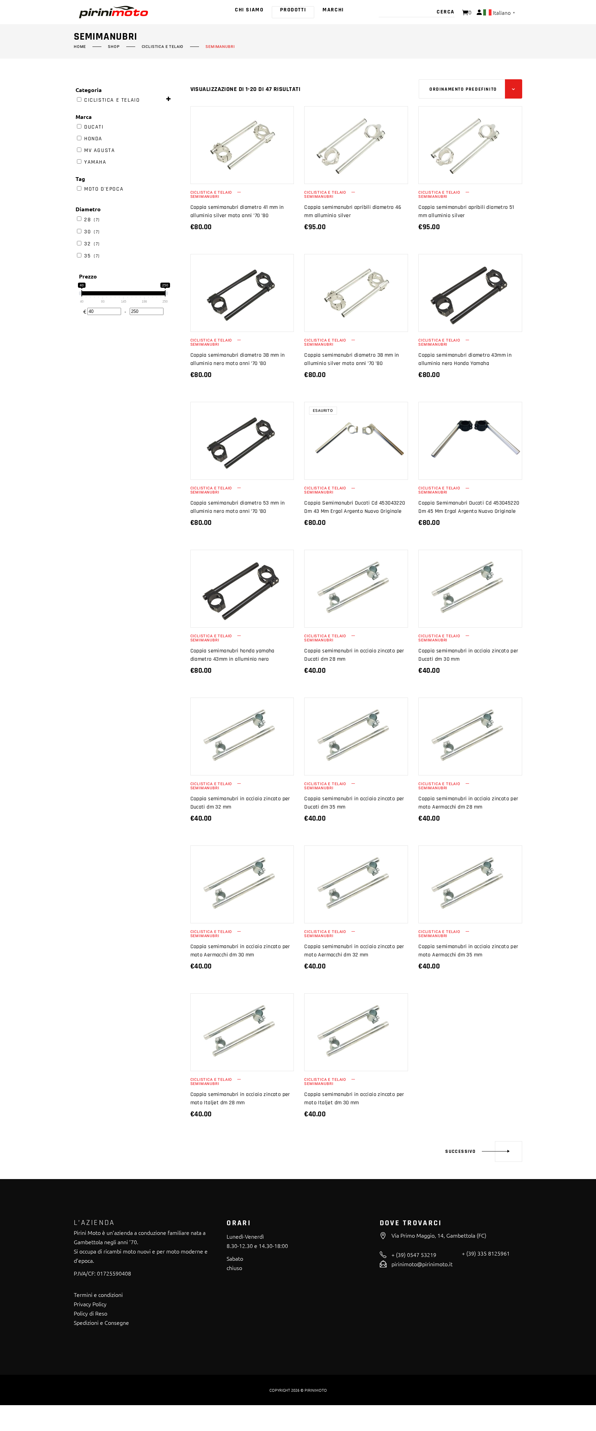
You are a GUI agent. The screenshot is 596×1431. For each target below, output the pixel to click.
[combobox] (470, 89)
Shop (113, 47)
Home (80, 47)
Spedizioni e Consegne (101, 1322)
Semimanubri (204, 197)
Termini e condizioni (98, 1294)
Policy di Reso (90, 1313)
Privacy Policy (90, 1304)
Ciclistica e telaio (163, 47)
